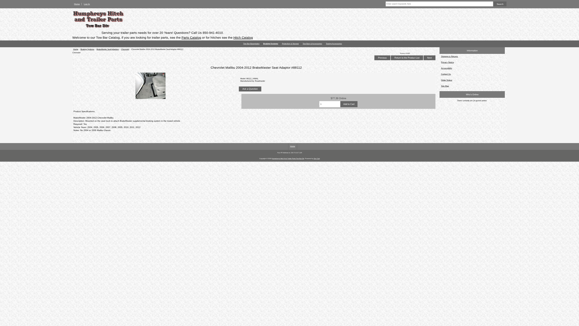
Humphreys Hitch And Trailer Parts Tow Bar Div (288, 158)
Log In (87, 4)
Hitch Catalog (243, 37)
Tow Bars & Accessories (312, 44)
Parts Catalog (191, 37)
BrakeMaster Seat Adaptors (107, 49)
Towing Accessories (334, 44)
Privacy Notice (447, 62)
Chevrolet (125, 49)
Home (77, 4)
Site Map (445, 86)
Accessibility (446, 68)
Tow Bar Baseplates (251, 44)
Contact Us (446, 74)
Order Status (446, 80)
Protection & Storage (290, 44)
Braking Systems (87, 49)
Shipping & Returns (449, 56)
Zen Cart (317, 158)
